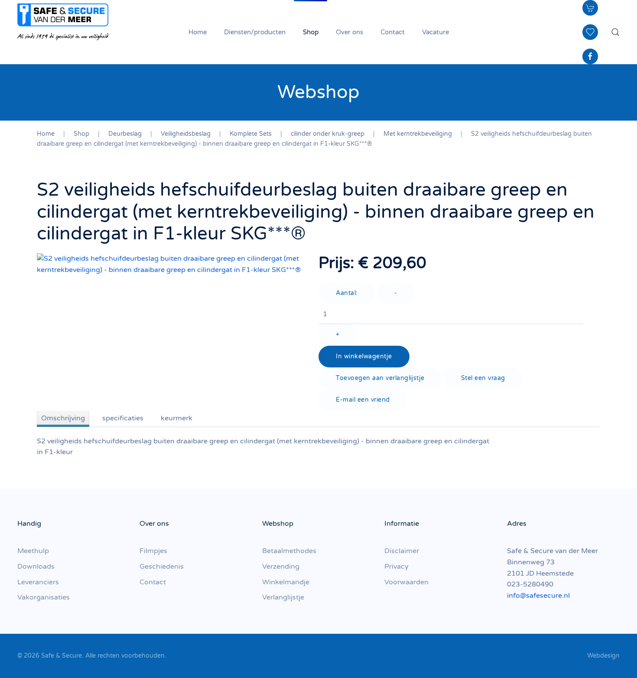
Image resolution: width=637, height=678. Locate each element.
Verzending (280, 566)
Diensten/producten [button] (255, 32)
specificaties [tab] (122, 418)
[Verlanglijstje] (590, 32)
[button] (615, 32)
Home (197, 32)
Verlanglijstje (283, 597)
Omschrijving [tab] (63, 418)
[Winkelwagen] (590, 8)
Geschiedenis (162, 566)
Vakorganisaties (43, 597)
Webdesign (603, 655)
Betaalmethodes (289, 551)
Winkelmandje (285, 582)
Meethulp (33, 551)
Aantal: (347, 293)
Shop (310, 32)
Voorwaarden (406, 582)
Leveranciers (38, 582)
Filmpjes (153, 551)
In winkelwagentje (364, 356)
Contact (392, 32)
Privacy (396, 566)
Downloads (36, 566)
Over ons (349, 32)
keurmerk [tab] (176, 418)
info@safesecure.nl (538, 595)
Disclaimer (401, 551)
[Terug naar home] (62, 21)
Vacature (435, 32)
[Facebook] (590, 56)
